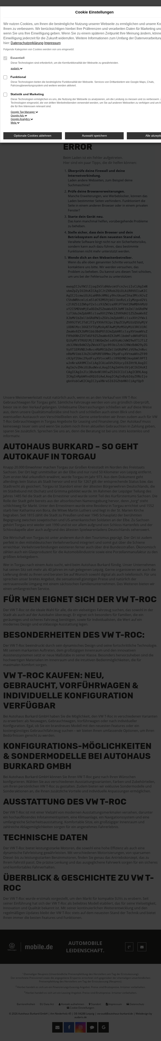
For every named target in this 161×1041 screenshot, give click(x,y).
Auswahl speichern (94, 135)
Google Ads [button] (18, 115)
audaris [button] (15, 68)
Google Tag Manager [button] (23, 112)
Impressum (52, 43)
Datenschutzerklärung (27, 43)
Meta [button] (14, 122)
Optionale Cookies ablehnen (32, 135)
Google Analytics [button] (20, 119)
